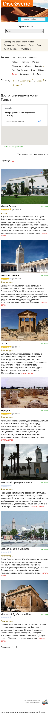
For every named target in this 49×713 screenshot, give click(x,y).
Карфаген (33, 58)
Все (13, 58)
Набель (27, 66)
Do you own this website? (15, 121)
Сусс (33, 70)
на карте (44, 206)
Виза (31, 45)
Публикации (25, 49)
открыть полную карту (13, 146)
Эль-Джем (37, 74)
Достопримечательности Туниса (19, 42)
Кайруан (22, 58)
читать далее (27, 373)
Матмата (25, 62)
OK (39, 121)
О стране (21, 45)
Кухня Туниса (10, 49)
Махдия (35, 62)
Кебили (15, 62)
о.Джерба (37, 66)
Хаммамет (25, 74)
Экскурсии (9, 45)
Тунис (14, 74)
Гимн (39, 45)
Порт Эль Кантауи (20, 70)
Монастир (16, 66)
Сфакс (41, 70)
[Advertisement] (24, 673)
